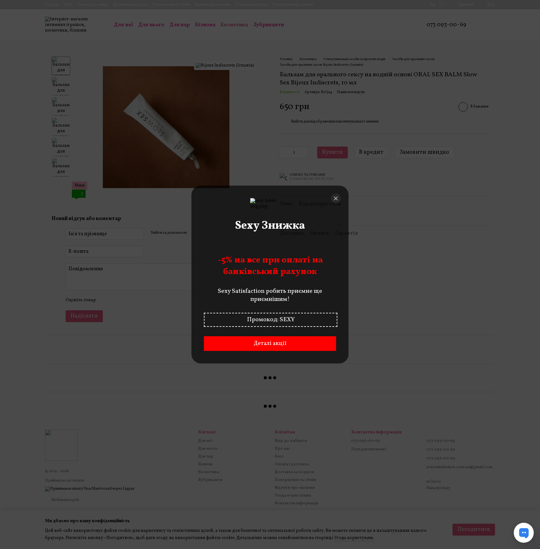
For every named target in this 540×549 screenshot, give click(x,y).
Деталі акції (270, 343)
